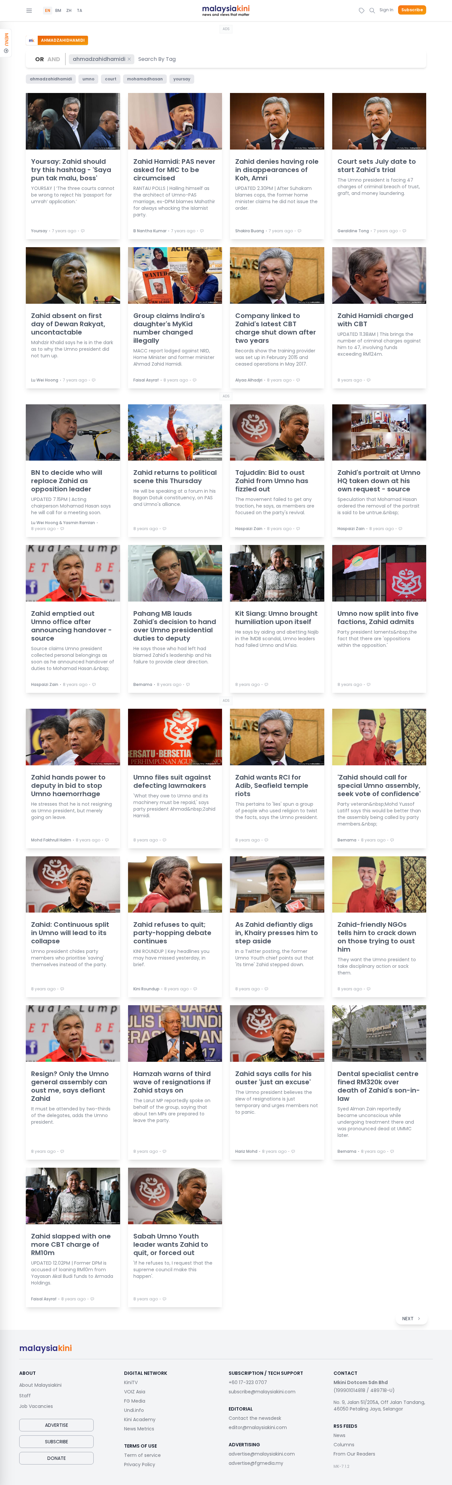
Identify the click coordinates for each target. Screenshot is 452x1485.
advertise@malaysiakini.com (262, 1454)
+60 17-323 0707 (248, 1382)
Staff (25, 1395)
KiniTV (131, 1382)
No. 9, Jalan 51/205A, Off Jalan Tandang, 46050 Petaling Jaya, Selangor (379, 1405)
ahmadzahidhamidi (99, 59)
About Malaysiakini (40, 1385)
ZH (68, 10)
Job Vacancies (36, 1406)
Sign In (386, 10)
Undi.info (134, 1410)
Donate (56, 1458)
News (339, 1435)
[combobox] (157, 59)
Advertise (56, 1425)
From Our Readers (354, 1454)
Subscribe (412, 10)
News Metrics (139, 1428)
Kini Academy (140, 1419)
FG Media (134, 1401)
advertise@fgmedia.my (256, 1463)
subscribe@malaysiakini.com (262, 1391)
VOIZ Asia (134, 1391)
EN (47, 10)
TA (79, 10)
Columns (344, 1444)
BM (58, 10)
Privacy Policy (139, 1464)
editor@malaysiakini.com (258, 1427)
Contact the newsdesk (255, 1418)
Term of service (142, 1455)
